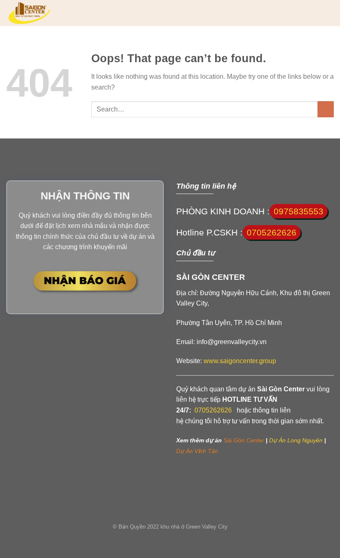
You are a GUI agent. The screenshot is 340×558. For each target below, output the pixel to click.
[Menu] (329, 13)
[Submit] (326, 109)
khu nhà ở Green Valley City (194, 527)
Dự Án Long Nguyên (295, 440)
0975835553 (298, 211)
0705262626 (271, 232)
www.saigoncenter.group (240, 360)
